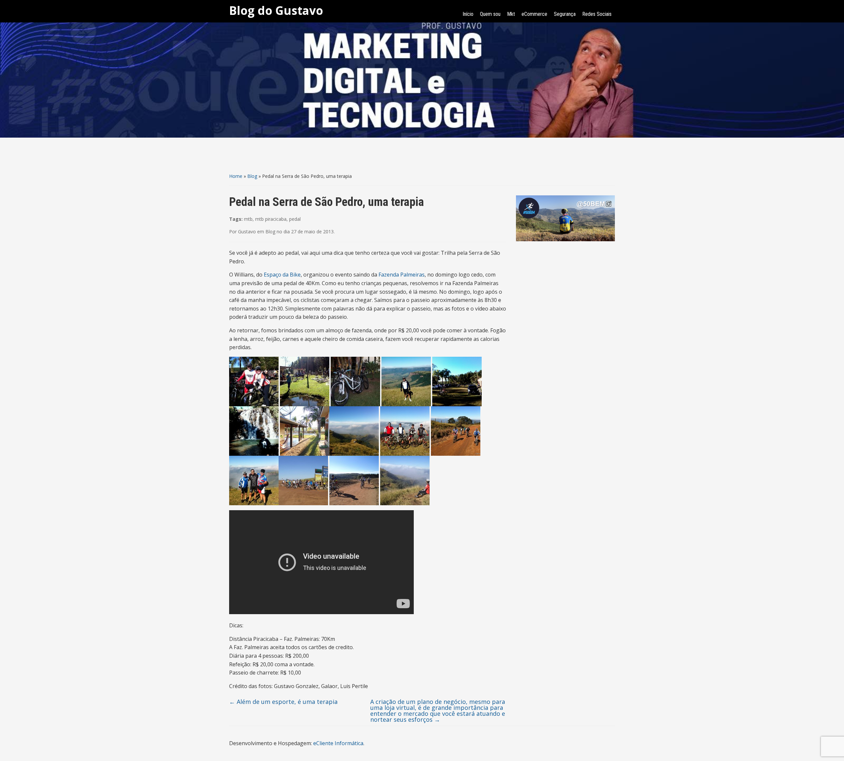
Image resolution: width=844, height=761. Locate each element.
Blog (252, 176)
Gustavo (247, 231)
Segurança (565, 14)
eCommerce (534, 14)
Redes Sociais (597, 14)
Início (468, 14)
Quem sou (490, 14)
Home (235, 176)
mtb (248, 219)
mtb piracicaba (270, 219)
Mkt (511, 14)
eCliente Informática (338, 743)
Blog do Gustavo (276, 10)
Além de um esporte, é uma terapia (283, 702)
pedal (295, 219)
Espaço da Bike (282, 274)
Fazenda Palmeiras (401, 274)
